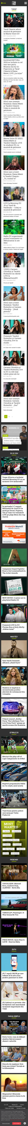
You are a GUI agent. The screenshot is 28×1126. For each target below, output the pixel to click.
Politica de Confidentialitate (15, 1106)
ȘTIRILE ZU (14, 733)
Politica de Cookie (9, 1108)
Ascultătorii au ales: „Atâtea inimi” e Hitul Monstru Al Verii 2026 (12, 440)
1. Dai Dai (6, 831)
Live (4, 3)
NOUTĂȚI (14, 637)
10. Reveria (15, 853)
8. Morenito (21, 849)
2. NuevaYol (16, 831)
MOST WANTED (11, 825)
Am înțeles (17, 1123)
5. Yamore (6, 844)
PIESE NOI (14, 860)
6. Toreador (17, 844)
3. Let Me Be (7, 836)
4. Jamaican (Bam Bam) (11, 840)
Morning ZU (14, 428)
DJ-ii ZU (6, 1104)
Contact (22, 1104)
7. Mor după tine (8, 849)
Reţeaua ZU (15, 1104)
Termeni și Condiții (20, 1108)
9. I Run (5, 853)
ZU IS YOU (14, 453)
